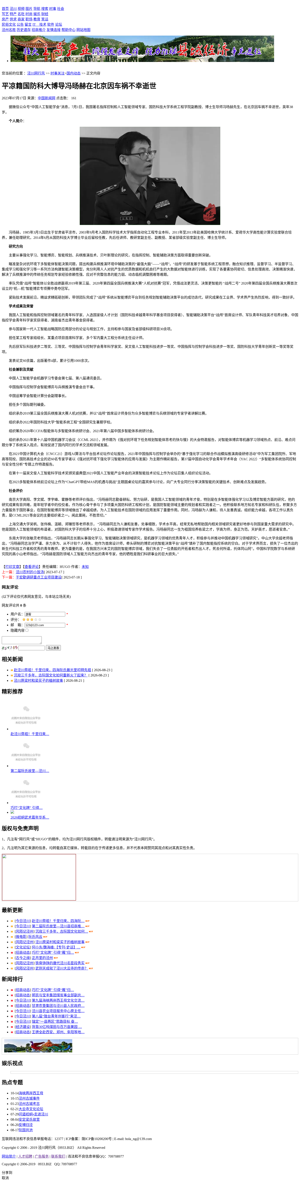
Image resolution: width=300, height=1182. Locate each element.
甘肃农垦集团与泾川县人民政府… (58, 1006)
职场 (29, 19)
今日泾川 (23, 921)
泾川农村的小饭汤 (30, 572)
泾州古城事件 (29, 1098)
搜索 (44, 9)
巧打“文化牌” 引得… (27, 808)
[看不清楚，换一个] (10, 648)
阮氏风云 (35, 937)
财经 (44, 14)
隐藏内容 (18, 630)
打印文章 (12, 567)
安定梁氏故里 (29, 1119)
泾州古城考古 (29, 1104)
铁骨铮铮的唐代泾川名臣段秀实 (60, 963)
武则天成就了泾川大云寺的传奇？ (61, 968)
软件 (50, 24)
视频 (21, 9)
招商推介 (39, 30)
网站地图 (83, 30)
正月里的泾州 (42, 958)
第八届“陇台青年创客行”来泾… (56, 1016)
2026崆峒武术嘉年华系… (30, 817)
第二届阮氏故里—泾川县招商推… (58, 926)
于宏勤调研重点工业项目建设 (38, 577)
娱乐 (36, 14)
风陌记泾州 (24, 931)
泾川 (13, 9)
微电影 (21, 937)
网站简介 (9, 1156)
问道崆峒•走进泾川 (33, 1114)
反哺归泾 (26, 1125)
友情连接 (54, 30)
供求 (13, 19)
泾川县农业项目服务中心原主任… (58, 1011)
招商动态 (23, 952)
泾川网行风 (36, 73)
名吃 (21, 14)
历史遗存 (24, 30)
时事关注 (58, 73)
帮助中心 (68, 30)
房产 (5, 19)
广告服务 (42, 1156)
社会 (60, 9)
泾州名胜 (9, 30)
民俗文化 (9, 24)
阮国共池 (26, 1130)
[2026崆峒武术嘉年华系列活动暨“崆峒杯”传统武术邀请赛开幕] (12, 812)
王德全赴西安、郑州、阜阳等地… (58, 1032)
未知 (85, 567)
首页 (5, 9)
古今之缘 (23, 958)
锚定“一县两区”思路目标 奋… (55, 1021)
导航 (36, 9)
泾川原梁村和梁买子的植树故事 (38, 680)
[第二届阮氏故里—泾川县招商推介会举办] (26, 766)
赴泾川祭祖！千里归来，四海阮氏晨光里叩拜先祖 (52, 670)
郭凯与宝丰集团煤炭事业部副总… (58, 995)
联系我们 (58, 1156)
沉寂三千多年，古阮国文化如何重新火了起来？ (51, 675)
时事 (52, 9)
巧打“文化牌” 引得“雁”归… (53, 952)
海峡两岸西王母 (31, 1093)
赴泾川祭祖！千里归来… (30, 734)
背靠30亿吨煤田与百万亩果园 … (57, 1027)
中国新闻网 (46, 98)
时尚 (29, 14)
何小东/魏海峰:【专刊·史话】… (56, 947)
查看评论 (32, 567)
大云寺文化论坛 (31, 1109)
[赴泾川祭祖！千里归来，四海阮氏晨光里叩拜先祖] (26, 729)
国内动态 (74, 73)
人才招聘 (25, 1156)
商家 (21, 19)
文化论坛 (23, 947)
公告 (20, 24)
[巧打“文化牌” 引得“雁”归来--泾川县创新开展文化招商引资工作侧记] (26, 803)
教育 (36, 19)
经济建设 (23, 1027)
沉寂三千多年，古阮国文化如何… (61, 931)
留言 (28, 24)
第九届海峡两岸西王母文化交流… (58, 1000)
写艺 (5, 14)
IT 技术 (39, 24)
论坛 (58, 24)
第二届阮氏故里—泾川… (30, 771)
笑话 (44, 19)
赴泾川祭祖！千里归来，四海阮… (58, 921)
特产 (13, 14)
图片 (29, 9)
